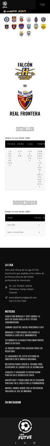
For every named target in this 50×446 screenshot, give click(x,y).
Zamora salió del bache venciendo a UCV (24, 327)
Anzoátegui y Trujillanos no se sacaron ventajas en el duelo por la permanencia (24, 381)
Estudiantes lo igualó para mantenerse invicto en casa (24, 342)
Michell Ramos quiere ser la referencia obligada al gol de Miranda (24, 389)
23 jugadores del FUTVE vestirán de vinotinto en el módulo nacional (22, 358)
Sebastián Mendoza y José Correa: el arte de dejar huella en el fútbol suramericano (22, 319)
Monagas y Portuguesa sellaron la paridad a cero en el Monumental (22, 334)
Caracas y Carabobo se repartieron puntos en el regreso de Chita (22, 374)
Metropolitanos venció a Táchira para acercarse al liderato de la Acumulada (24, 366)
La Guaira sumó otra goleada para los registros (24, 350)
